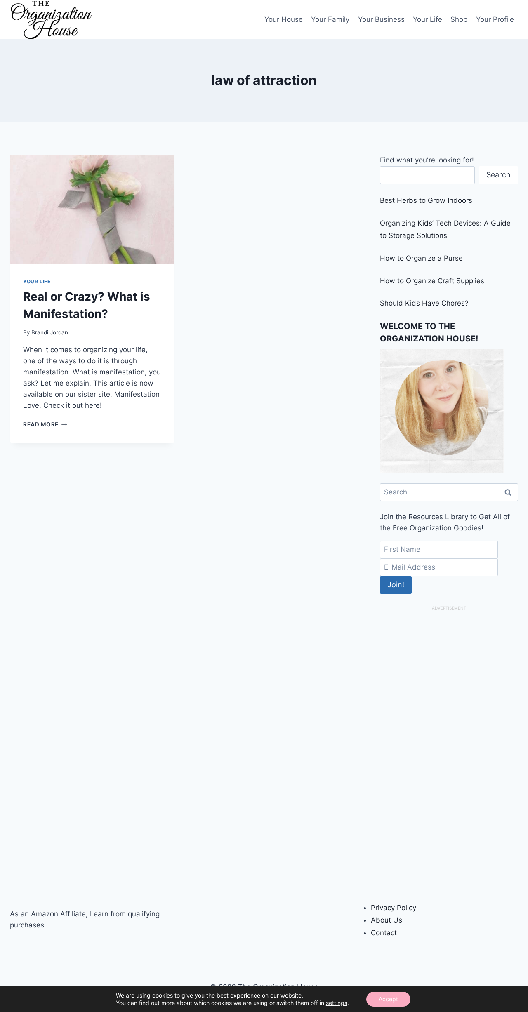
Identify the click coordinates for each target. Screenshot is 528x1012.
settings (336, 1002)
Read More (45, 424)
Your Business (381, 19)
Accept (388, 999)
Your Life (427, 19)
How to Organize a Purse (421, 258)
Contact (384, 933)
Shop (458, 19)
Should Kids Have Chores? (424, 303)
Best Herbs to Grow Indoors (426, 200)
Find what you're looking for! (427, 160)
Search (498, 174)
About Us (386, 920)
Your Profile (495, 19)
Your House (283, 19)
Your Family (330, 19)
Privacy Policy (393, 908)
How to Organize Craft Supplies (432, 281)
